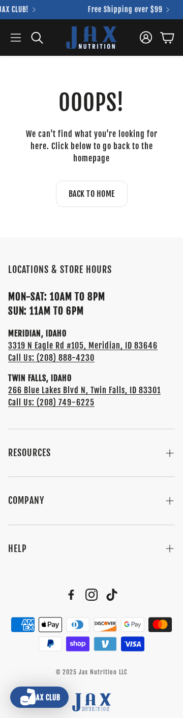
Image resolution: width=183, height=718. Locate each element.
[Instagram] (91, 595)
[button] (15, 37)
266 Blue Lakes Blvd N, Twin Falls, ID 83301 (84, 390)
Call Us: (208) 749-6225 (51, 402)
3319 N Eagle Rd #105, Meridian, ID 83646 (83, 345)
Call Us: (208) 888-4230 (51, 358)
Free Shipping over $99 (123, 9)
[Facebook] (71, 595)
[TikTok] (112, 595)
